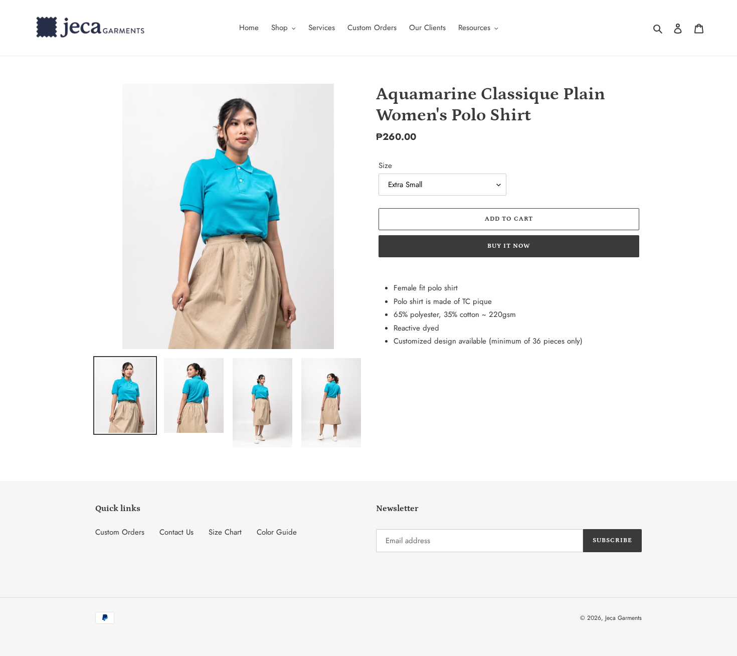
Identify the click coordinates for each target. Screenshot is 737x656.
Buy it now (508, 246)
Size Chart (225, 532)
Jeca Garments (623, 617)
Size (385, 165)
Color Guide (277, 532)
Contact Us (176, 532)
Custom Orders (119, 532)
